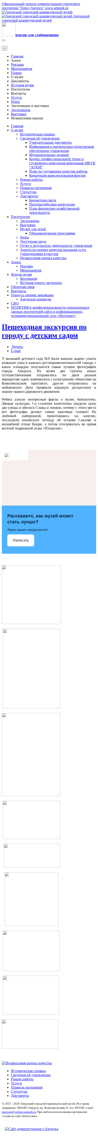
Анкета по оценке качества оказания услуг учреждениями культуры (53, 252)
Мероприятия (21, 69)
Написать (21, 540)
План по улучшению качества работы (58, 171)
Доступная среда (33, 241)
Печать (17, 347)
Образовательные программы (52, 233)
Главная (17, 56)
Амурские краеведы (35, 299)
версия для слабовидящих (37, 35)
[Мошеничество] (31, 970)
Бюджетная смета (42, 200)
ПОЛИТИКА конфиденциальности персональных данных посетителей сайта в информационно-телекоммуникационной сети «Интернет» (50, 311)
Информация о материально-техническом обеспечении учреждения (61, 149)
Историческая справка (37, 134)
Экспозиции (20, 110)
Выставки (18, 114)
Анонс (16, 262)
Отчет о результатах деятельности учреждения (56, 246)
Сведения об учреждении (40, 138)
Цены (15, 102)
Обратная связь (23, 287)
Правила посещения (36, 188)
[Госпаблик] (32, 866)
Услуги (16, 97)
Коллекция (28, 279)
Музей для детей (33, 229)
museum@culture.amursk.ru (19, 1112)
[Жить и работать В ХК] (31, 707)
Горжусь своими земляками (32, 295)
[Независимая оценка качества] (27, 1063)
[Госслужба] (31, 1013)
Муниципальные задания (49, 155)
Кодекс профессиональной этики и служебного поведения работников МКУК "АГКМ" (62, 163)
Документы (29, 196)
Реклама (17, 64)
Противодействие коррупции (52, 204)
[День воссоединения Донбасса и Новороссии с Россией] (30, 1047)
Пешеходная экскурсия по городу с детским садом (44, 331)
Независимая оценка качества (43, 258)
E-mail (16, 351)
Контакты (18, 291)
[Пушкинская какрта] (31, 795)
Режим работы (31, 180)
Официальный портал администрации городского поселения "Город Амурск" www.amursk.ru (41, 6)
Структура (28, 192)
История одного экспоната (41, 283)
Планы (16, 73)
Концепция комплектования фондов (57, 175)
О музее (17, 130)
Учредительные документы (50, 142)
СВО (15, 303)
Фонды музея (21, 274)
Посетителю (20, 217)
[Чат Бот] (31, 623)
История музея (22, 85)
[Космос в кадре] (31, 838)
